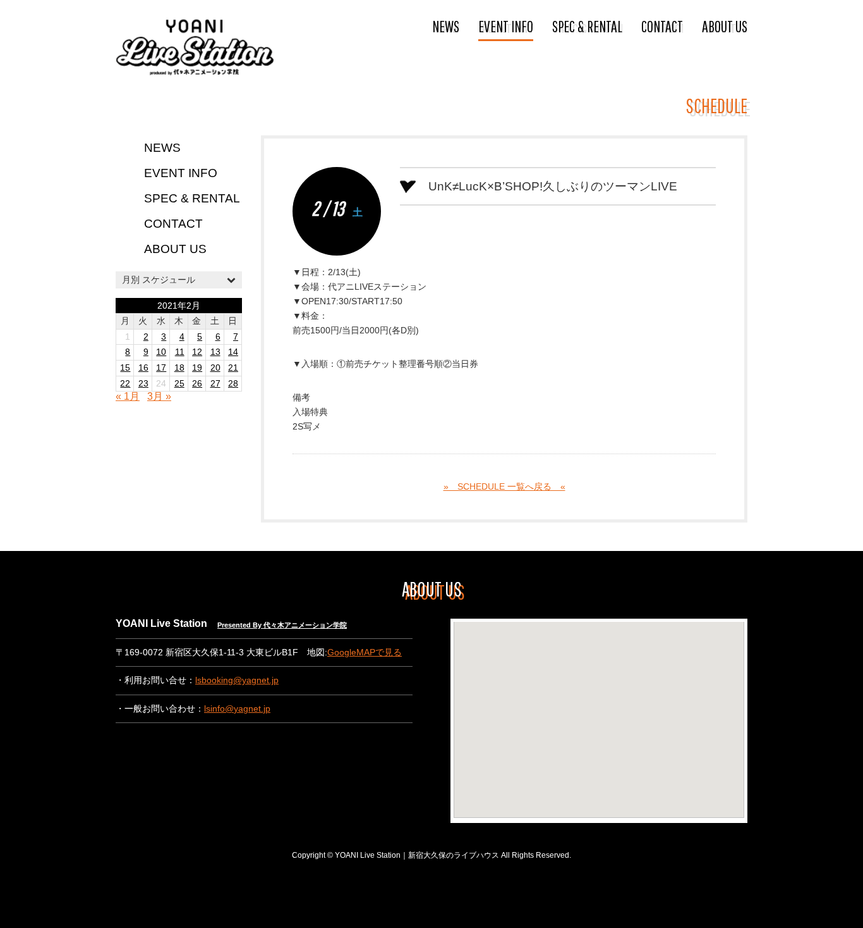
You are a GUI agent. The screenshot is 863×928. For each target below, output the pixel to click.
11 (179, 352)
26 (197, 383)
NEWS (445, 26)
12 (197, 352)
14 (233, 352)
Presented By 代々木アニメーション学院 (282, 625)
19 (197, 368)
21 (233, 368)
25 (179, 383)
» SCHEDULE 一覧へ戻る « (504, 487)
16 (143, 368)
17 (161, 368)
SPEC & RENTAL (587, 26)
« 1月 (128, 396)
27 (215, 383)
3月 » (159, 396)
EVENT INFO (505, 26)
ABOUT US (724, 26)
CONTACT (662, 26)
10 (161, 352)
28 (233, 383)
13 (215, 352)
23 (143, 383)
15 (125, 368)
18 (179, 368)
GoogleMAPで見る (364, 652)
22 (125, 383)
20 (215, 368)
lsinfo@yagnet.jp (237, 709)
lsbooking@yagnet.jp (237, 680)
